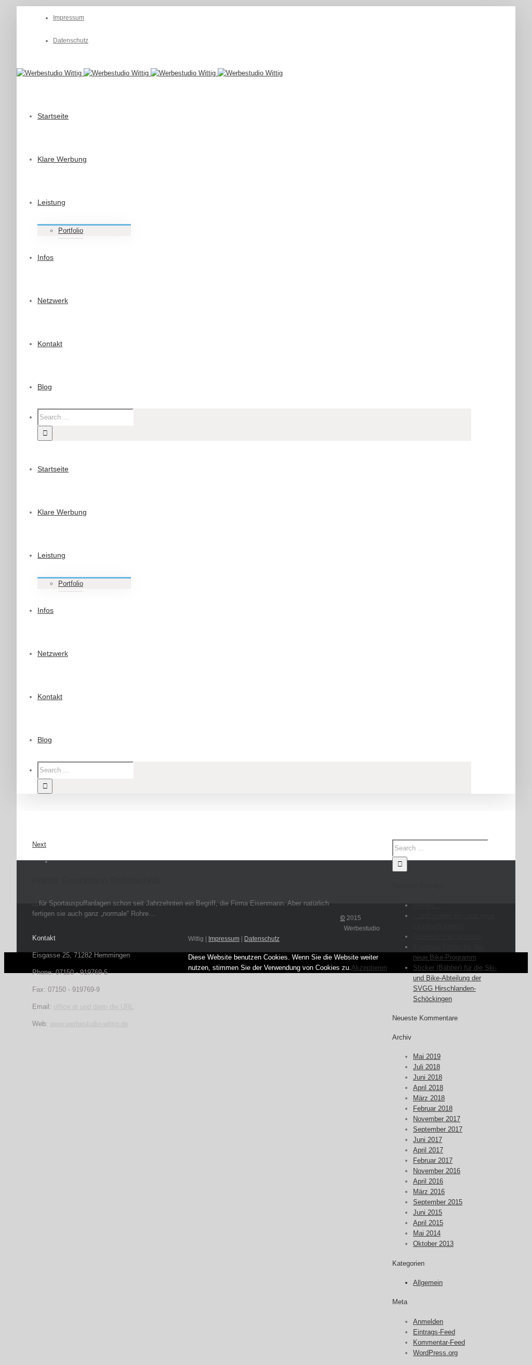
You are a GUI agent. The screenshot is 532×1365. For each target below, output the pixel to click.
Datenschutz (262, 938)
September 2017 (437, 1129)
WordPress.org (435, 1353)
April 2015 (428, 1223)
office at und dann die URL (94, 1006)
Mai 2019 (427, 1056)
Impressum (224, 938)
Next (39, 844)
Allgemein (428, 1283)
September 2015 (437, 1202)
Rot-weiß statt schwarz (447, 936)
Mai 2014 (427, 1233)
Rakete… (427, 905)
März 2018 (429, 1098)
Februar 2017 (433, 1160)
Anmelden (428, 1321)
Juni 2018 (427, 1077)
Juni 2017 (427, 1140)
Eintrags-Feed (434, 1332)
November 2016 (436, 1171)
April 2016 (428, 1181)
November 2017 (436, 1119)
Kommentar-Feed (439, 1342)
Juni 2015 (427, 1212)
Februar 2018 (433, 1108)
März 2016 (429, 1192)
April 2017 (428, 1150)
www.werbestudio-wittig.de (89, 1024)
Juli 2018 (426, 1067)
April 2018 (428, 1088)
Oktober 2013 (433, 1244)
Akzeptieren (369, 968)
